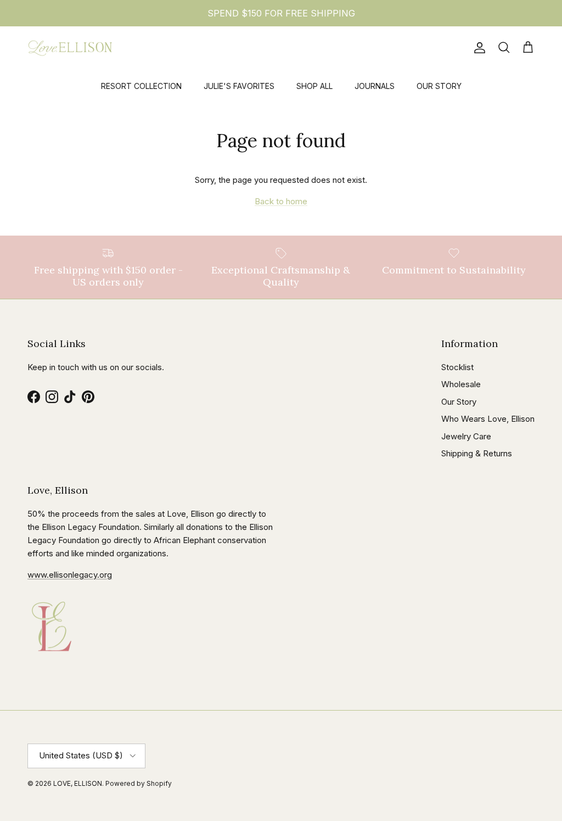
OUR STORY (439, 86)
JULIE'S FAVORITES (239, 86)
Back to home (281, 201)
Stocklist (457, 367)
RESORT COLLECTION (141, 86)
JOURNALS (375, 86)
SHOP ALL (314, 86)
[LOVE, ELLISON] (70, 48)
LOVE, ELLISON (77, 783)
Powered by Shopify (138, 783)
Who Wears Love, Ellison (488, 419)
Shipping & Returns (476, 453)
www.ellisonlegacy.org (69, 574)
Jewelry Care (466, 436)
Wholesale (461, 384)
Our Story (458, 401)
